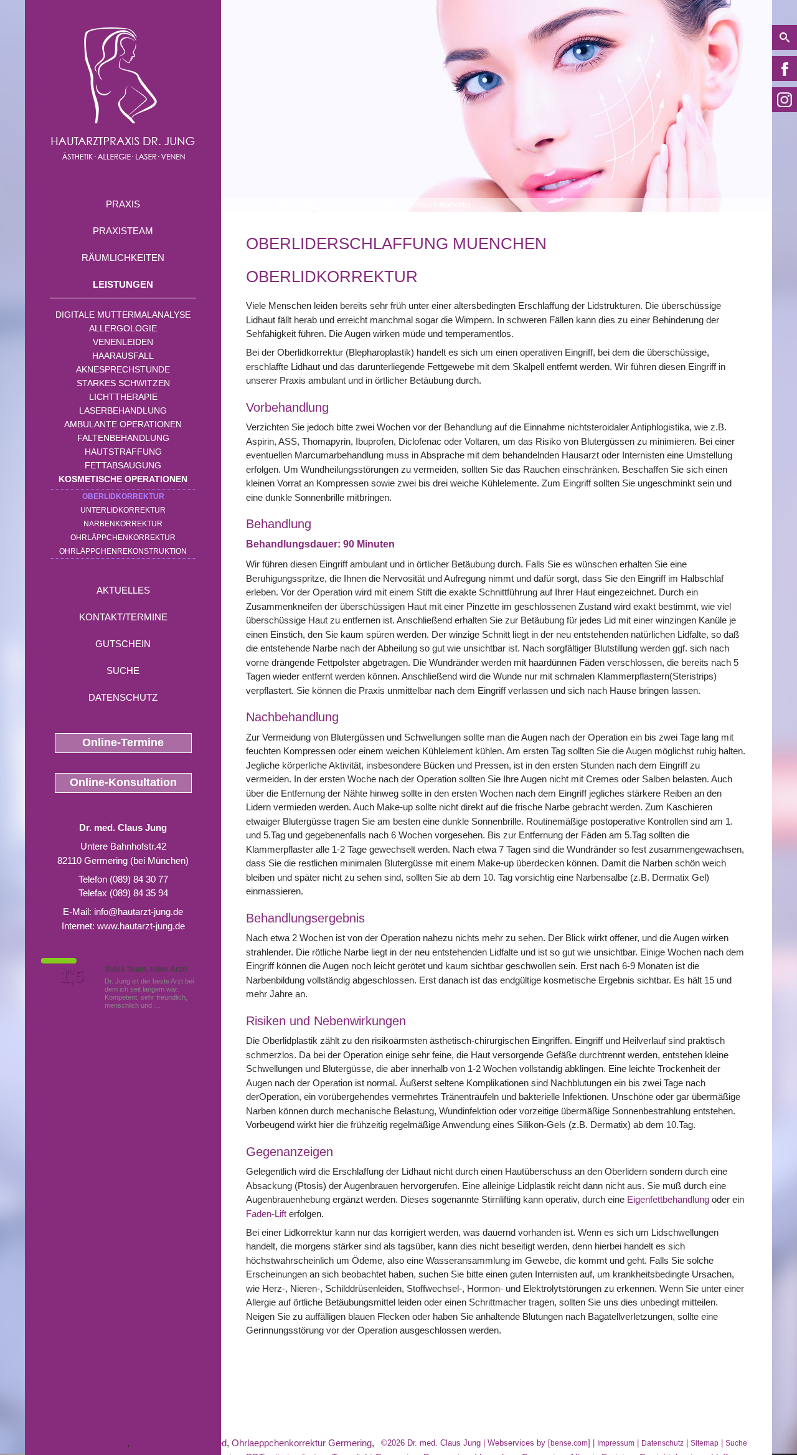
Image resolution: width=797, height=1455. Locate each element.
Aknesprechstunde (123, 369)
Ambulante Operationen (123, 424)
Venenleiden (123, 342)
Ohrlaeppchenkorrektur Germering (302, 1443)
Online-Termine (123, 742)
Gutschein (123, 643)
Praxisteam (123, 230)
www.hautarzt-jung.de (141, 926)
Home (256, 205)
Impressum (615, 1443)
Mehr (170, 1005)
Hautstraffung (123, 452)
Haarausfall (123, 356)
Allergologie (123, 328)
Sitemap (705, 1443)
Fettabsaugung (123, 465)
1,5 (71, 976)
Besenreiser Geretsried (179, 1443)
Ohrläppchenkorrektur (123, 537)
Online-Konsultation (123, 782)
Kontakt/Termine (123, 617)
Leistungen (123, 284)
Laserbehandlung (123, 410)
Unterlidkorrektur (123, 510)
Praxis (123, 204)
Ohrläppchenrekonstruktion (123, 551)
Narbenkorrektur (123, 523)
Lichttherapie (123, 397)
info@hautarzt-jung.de (138, 911)
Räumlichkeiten (123, 257)
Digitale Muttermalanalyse (123, 315)
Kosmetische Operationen (123, 479)
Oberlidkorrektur (123, 496)
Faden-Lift (266, 1213)
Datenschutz (123, 697)
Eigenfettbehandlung (668, 1199)
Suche (122, 670)
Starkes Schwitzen (123, 383)
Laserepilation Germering (76, 1443)
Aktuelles (123, 590)
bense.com (569, 1443)
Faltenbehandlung (123, 438)
